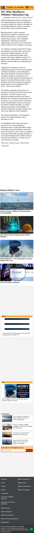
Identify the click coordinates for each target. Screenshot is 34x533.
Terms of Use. (7, 531)
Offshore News (22, 482)
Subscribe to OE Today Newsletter (8, 503)
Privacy (3, 486)
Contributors (4, 493)
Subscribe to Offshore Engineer (7, 497)
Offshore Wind (24, 143)
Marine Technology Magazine (9, 518)
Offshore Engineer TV (24, 479)
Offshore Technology (24, 490)
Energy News (5, 522)
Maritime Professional (7, 515)
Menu (31, 7)
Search (10, 7)
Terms (3, 482)
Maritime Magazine (6, 511)
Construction (5, 146)
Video (3, 382)
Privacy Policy (25, 530)
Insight (4, 316)
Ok (31, 529)
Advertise (4, 479)
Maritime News (5, 508)
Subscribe (20, 7)
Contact (3, 490)
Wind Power (5, 143)
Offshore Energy (14, 143)
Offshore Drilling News (24, 486)
